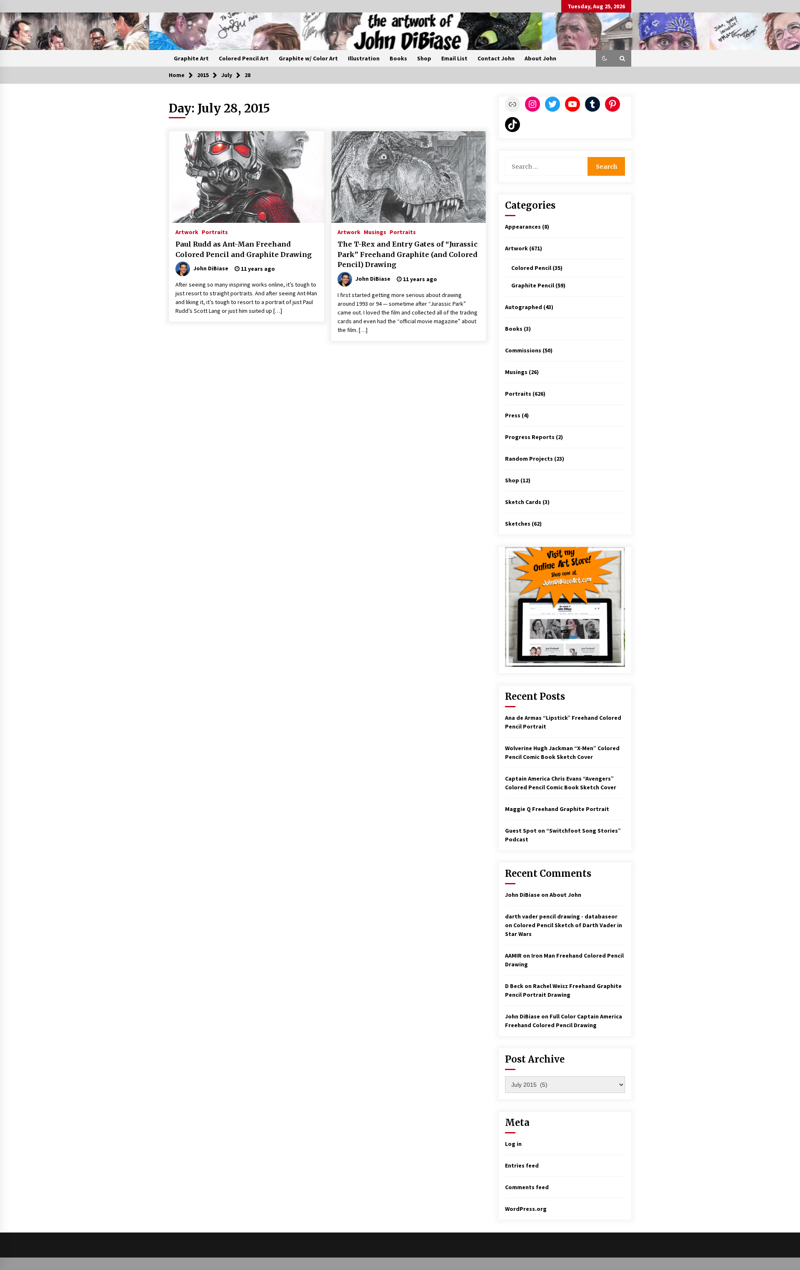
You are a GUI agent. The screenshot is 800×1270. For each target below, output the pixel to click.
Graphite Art (191, 58)
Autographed (523, 307)
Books (398, 58)
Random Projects (529, 458)
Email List (454, 58)
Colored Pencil (531, 268)
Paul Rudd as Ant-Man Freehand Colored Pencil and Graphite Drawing (243, 249)
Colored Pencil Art (244, 58)
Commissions (523, 350)
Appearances (523, 226)
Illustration (364, 58)
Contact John (496, 58)
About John (540, 58)
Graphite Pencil (532, 285)
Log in (513, 1144)
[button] (604, 58)
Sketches (517, 523)
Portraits (215, 231)
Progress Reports (530, 437)
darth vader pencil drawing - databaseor (561, 916)
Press (512, 415)
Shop (424, 58)
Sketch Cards (523, 502)
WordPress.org (526, 1209)
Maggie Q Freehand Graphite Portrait (557, 809)
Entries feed (522, 1165)
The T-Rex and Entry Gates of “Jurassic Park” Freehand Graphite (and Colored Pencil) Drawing (408, 254)
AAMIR (513, 955)
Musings (375, 231)
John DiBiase (522, 894)
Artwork (186, 231)
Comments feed (527, 1187)
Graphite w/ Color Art (308, 58)
